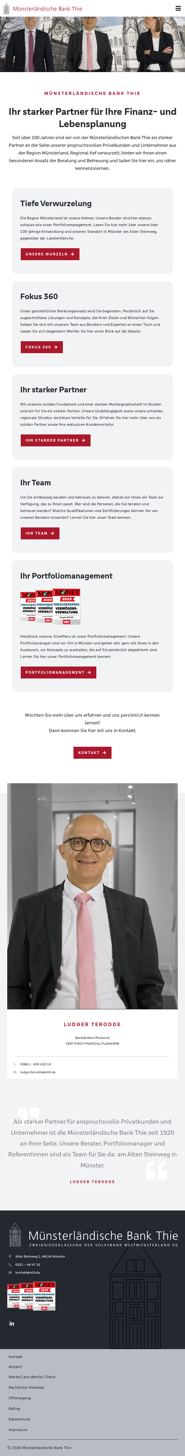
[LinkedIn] (11, 1324)
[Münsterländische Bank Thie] (43, 4)
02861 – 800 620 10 (35, 1064)
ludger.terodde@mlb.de (38, 1072)
